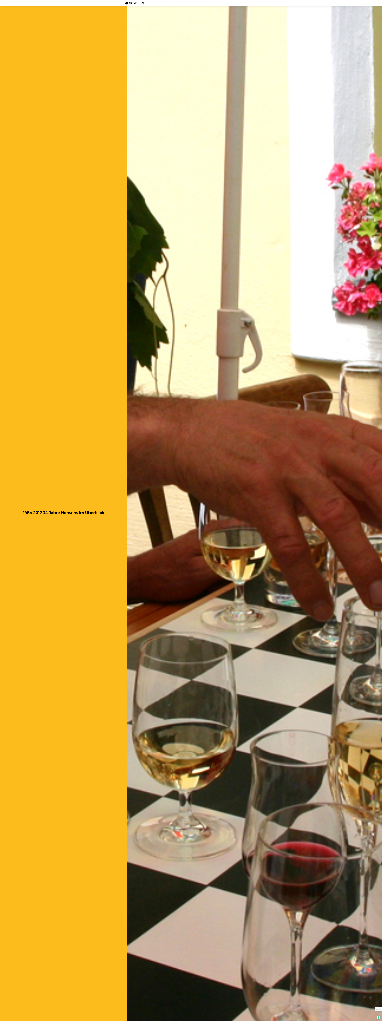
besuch (175, 3)
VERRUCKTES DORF (234, 3)
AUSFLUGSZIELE (250, 3)
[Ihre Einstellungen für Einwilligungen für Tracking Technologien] (378, 1017)
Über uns (212, 3)
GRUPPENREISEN (198, 3)
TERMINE (186, 3)
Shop (222, 3)
